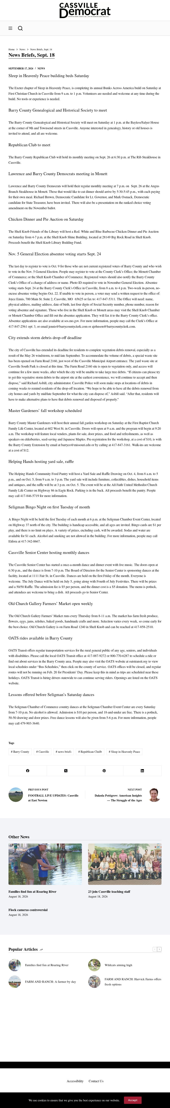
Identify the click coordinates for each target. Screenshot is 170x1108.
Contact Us (96, 1081)
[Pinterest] (104, 771)
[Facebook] (28, 771)
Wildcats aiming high (118, 965)
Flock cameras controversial (27, 909)
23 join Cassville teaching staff (109, 891)
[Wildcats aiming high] (94, 965)
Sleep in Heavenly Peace (124, 752)
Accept (132, 1100)
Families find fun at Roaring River (32, 891)
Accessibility (75, 1081)
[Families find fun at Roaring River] (45, 864)
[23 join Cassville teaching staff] (125, 864)
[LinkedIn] (142, 771)
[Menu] (10, 28)
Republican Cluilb (90, 752)
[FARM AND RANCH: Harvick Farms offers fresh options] (94, 981)
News (41, 68)
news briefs (63, 752)
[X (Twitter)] (66, 771)
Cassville (42, 752)
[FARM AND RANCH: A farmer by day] (14, 981)
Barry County (20, 752)
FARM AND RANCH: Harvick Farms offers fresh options (133, 981)
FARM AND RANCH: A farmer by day (50, 981)
